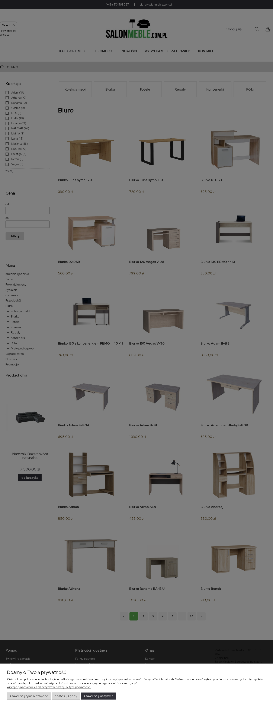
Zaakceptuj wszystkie (98, 696)
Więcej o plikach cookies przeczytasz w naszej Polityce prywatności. (49, 687)
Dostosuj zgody (66, 696)
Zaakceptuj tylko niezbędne (29, 696)
